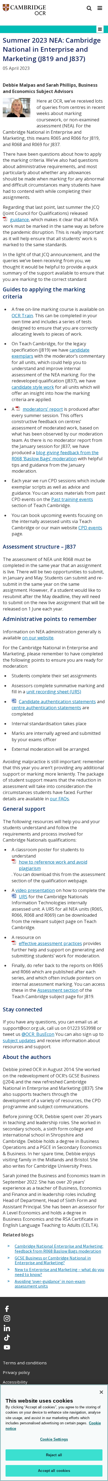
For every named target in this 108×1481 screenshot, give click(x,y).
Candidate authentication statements (57, 702)
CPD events (90, 528)
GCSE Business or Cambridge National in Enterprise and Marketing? (53, 1260)
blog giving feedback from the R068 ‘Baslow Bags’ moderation (55, 456)
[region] (54, 1432)
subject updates (19, 1040)
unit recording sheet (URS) (53, 692)
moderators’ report (43, 409)
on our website (37, 638)
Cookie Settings (54, 1439)
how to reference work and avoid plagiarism (53, 865)
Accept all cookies (54, 1471)
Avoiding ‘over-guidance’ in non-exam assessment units (50, 1284)
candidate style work (33, 387)
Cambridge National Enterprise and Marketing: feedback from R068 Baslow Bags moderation (59, 1248)
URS (23, 897)
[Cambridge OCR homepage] (24, 11)
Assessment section (57, 990)
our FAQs (59, 799)
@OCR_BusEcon (38, 1034)
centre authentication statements (46, 708)
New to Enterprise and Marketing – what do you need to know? (59, 1272)
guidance (19, 220)
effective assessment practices (50, 943)
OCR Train (22, 316)
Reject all (54, 1455)
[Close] (101, 1392)
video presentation (35, 890)
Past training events (72, 499)
